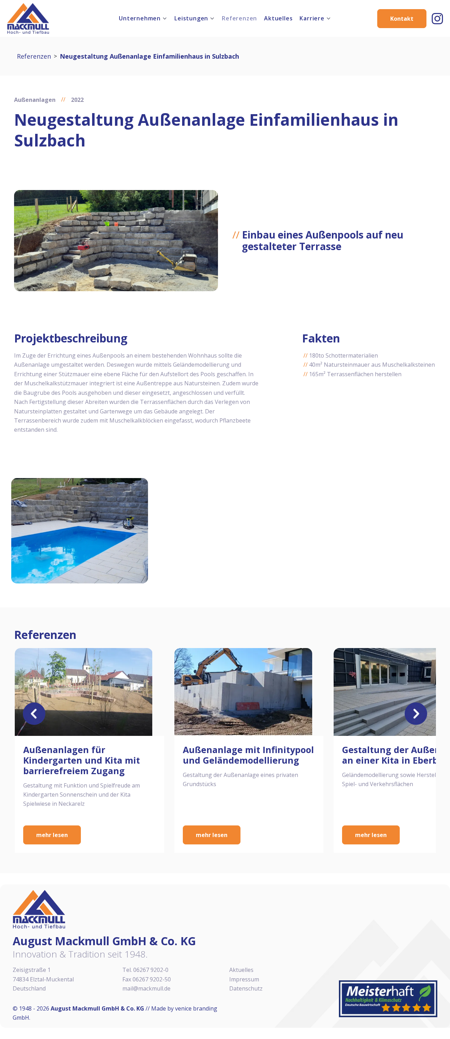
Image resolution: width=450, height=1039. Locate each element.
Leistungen (191, 18)
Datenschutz (246, 988)
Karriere (312, 18)
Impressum (244, 979)
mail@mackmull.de (146, 988)
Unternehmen (140, 18)
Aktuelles (278, 18)
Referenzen (239, 18)
